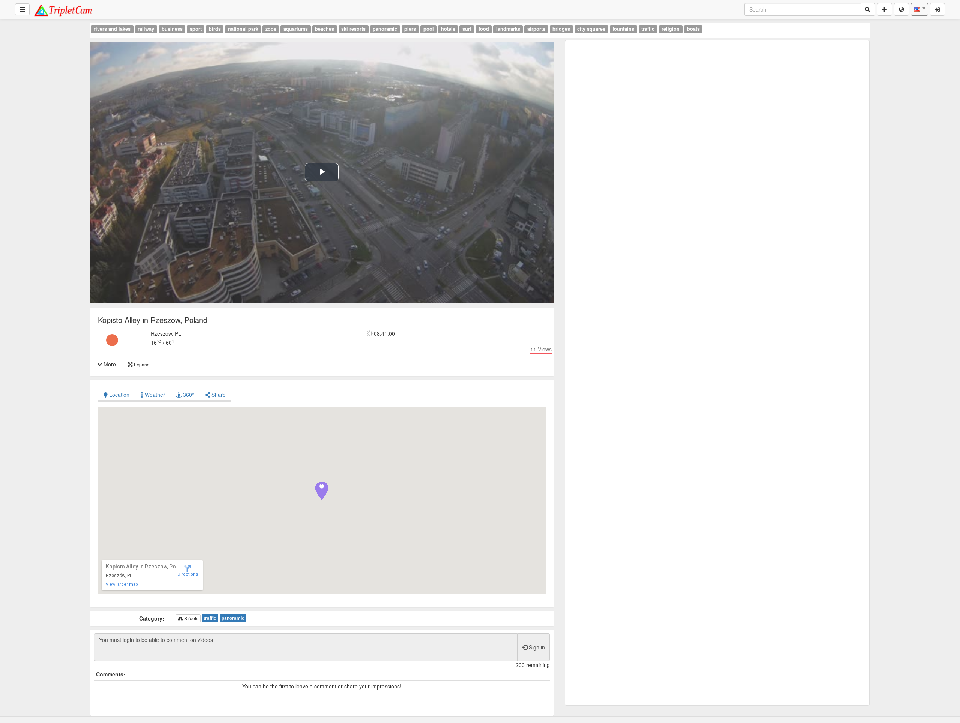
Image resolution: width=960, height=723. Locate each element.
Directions (187, 574)
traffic (647, 29)
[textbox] (919, 9)
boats (693, 29)
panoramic (385, 29)
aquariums (296, 29)
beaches (324, 29)
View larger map (122, 584)
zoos (271, 29)
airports (536, 29)
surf (466, 29)
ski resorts (353, 29)
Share (218, 394)
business (172, 29)
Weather (154, 394)
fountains (623, 29)
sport (196, 29)
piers (410, 29)
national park (243, 29)
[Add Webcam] (884, 9)
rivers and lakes (112, 29)
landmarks (508, 29)
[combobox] (919, 9)
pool (428, 29)
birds (215, 29)
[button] (321, 491)
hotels (448, 29)
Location (119, 394)
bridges (561, 29)
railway (146, 29)
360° (188, 394)
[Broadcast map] (901, 9)
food (483, 29)
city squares (591, 29)
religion (671, 29)
